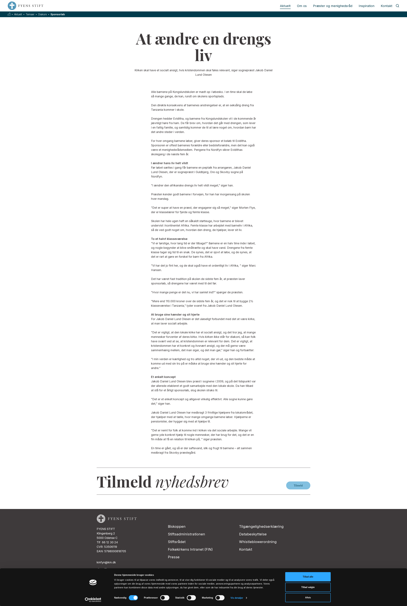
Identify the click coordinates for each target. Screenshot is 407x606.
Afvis (308, 597)
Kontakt (386, 6)
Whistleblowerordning (258, 542)
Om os (302, 6)
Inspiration (366, 6)
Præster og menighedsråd (332, 6)
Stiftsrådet (177, 542)
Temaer (30, 14)
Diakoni (42, 14)
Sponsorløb (58, 14)
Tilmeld (298, 485)
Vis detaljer (237, 597)
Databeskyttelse (253, 534)
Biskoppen (177, 526)
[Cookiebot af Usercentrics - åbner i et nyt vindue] (93, 599)
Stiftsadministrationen (186, 534)
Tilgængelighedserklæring (261, 526)
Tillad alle (308, 576)
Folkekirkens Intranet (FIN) (190, 549)
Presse (173, 557)
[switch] (164, 597)
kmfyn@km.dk (106, 562)
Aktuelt (285, 6)
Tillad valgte (308, 587)
